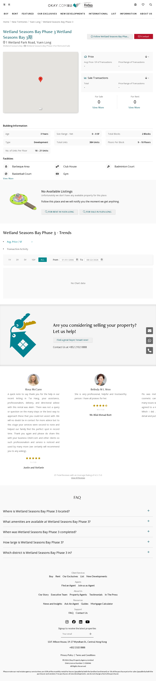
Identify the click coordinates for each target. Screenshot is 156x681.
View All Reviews (78, 478)
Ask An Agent (71, 603)
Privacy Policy (67, 655)
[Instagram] (67, 622)
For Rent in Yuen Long (61, 211)
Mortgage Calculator (102, 603)
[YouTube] (87, 622)
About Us (78, 591)
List (82, 576)
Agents (78, 582)
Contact (145, 36)
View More (98, 107)
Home (6, 21)
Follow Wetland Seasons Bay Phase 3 (112, 36)
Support (78, 609)
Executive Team (59, 594)
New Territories (19, 21)
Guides (84, 603)
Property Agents (78, 594)
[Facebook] (74, 622)
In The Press (111, 594)
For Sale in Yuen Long (98, 211)
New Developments (96, 576)
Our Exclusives (70, 576)
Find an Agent (68, 585)
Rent (57, 576)
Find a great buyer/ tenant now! (72, 339)
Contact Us (82, 612)
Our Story (43, 594)
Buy (51, 576)
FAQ (71, 612)
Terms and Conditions (85, 655)
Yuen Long (35, 21)
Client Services (78, 573)
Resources (78, 600)
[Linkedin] (80, 622)
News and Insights (52, 603)
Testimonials (96, 594)
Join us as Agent (86, 585)
